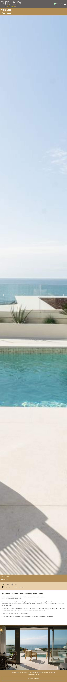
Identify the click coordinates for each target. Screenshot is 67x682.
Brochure (4, 579)
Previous (3, 295)
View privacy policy (33, 674)
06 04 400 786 (59, 3)
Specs (15, 587)
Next (63, 295)
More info (21, 587)
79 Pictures (5, 576)
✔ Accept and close (33, 678)
